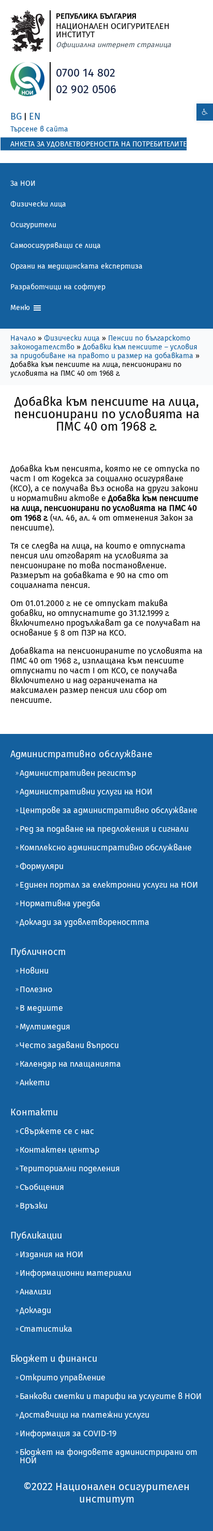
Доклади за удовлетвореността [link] (84, 922)
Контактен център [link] (59, 1150)
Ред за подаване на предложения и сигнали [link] (104, 829)
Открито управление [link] (62, 1377)
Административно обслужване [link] (81, 754)
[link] (204, 112)
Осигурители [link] (33, 224)
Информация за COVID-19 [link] (68, 1433)
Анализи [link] (35, 1292)
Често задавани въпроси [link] (69, 1045)
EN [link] (34, 116)
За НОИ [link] (23, 183)
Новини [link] (34, 971)
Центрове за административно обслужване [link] (108, 810)
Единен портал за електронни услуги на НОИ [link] (109, 885)
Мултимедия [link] (45, 1027)
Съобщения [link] (42, 1187)
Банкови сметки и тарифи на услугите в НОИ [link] (111, 1396)
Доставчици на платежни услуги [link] (84, 1415)
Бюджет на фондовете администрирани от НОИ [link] (108, 1456)
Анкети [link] (35, 1082)
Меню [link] (21, 307)
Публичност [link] (38, 952)
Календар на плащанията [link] (70, 1064)
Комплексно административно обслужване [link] (106, 847)
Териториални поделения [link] (70, 1168)
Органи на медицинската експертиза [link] (76, 266)
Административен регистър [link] (78, 773)
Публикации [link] (36, 1235)
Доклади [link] (35, 1310)
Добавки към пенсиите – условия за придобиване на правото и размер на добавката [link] (103, 351)
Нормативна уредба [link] (60, 903)
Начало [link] (23, 338)
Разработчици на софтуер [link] (57, 287)
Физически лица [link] (38, 204)
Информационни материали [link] (75, 1273)
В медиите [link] (41, 1008)
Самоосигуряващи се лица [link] (55, 245)
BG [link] (16, 116)
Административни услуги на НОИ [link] (86, 792)
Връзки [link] (34, 1206)
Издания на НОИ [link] (51, 1254)
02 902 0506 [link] (86, 89)
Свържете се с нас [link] (57, 1131)
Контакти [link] (34, 1112)
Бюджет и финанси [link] (53, 1358)
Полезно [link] (36, 989)
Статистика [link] (46, 1329)
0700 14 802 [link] (85, 73)
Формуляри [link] (42, 866)
